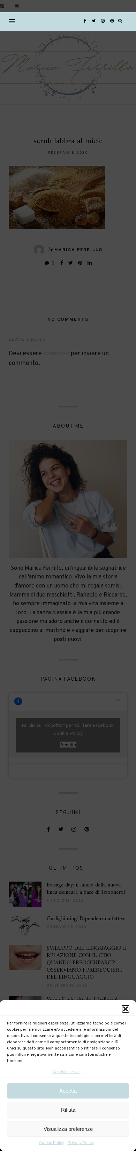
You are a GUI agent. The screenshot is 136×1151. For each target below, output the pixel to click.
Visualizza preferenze (68, 1129)
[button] (125, 1008)
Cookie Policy (51, 1143)
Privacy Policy (81, 1143)
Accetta (68, 1091)
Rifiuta (68, 1110)
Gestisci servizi (66, 1072)
